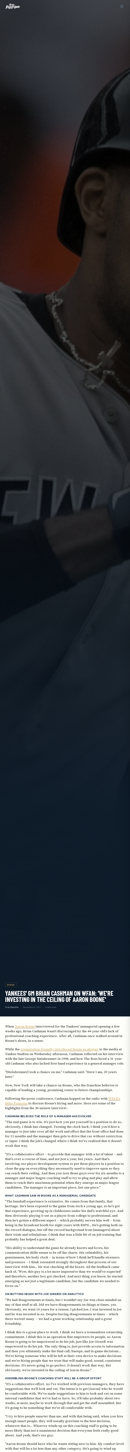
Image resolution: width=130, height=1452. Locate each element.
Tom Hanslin (11, 1007)
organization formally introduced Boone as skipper (59, 1049)
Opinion (10, 985)
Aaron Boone (25, 1026)
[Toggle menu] (122, 6)
